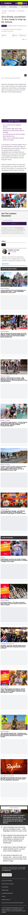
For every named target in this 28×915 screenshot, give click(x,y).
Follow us (16, 35)
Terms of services (18, 227)
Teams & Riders (11, 10)
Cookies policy (5, 890)
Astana (6, 148)
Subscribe (20, 3)
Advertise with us (6, 899)
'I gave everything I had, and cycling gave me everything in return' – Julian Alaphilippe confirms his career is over (15, 829)
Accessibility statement (7, 893)
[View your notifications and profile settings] (16, 3)
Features (4, 26)
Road (3, 245)
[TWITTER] (9, 253)
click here (21, 170)
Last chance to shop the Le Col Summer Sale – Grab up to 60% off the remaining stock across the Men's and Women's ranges (14, 858)
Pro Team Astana (20, 10)
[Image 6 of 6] (23, 57)
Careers (3, 896)
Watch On (4, 206)
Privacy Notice (20, 229)
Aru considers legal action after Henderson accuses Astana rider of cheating (13, 130)
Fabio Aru (4, 13)
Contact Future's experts (7, 883)
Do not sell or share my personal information (12, 902)
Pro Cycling (4, 10)
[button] (26, 3)
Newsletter (24, 35)
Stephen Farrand (13, 25)
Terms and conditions (7, 880)
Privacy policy (5, 887)
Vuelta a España (13, 7)
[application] (14, 181)
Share (5, 35)
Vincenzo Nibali (17, 144)
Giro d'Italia (19, 84)
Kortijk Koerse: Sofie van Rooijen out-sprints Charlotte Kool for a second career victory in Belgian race (14, 849)
